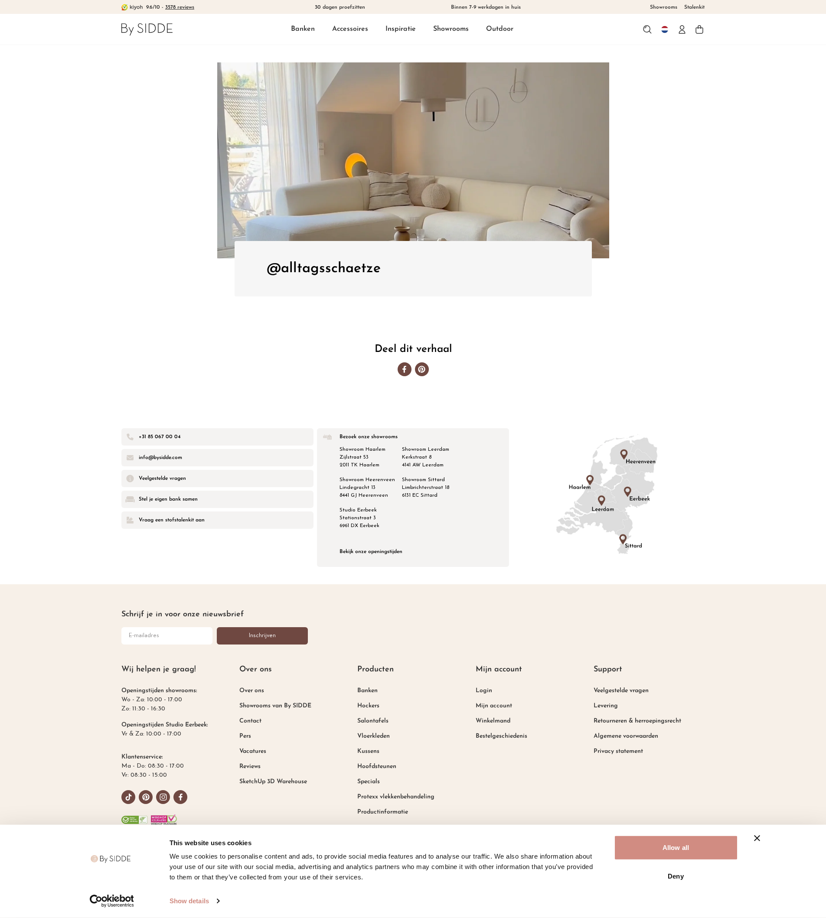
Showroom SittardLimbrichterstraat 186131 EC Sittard (425, 487)
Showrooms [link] (663, 7)
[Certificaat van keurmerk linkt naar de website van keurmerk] (164, 819)
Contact (250, 721)
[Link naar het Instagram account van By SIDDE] (163, 797)
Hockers (368, 706)
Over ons (251, 690)
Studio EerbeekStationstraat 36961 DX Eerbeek (359, 518)
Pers (245, 736)
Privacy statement (618, 751)
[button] (303, 29)
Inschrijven (262, 635)
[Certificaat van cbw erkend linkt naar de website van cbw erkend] (134, 819)
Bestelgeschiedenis (501, 736)
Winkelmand (493, 721)
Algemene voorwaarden (626, 736)
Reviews (250, 766)
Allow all (676, 847)
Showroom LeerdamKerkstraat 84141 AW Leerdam (425, 457)
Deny (675, 875)
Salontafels (373, 721)
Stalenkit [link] (694, 7)
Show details (189, 901)
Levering (606, 706)
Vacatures (252, 751)
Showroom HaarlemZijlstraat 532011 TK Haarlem (362, 457)
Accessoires (350, 29)
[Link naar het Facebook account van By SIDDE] (180, 797)
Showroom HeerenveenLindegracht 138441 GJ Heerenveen (367, 487)
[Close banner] (757, 838)
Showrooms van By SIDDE (275, 706)
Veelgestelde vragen (621, 690)
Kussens (368, 751)
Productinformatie (382, 812)
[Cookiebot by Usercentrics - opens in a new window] (112, 901)
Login (484, 690)
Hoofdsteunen (376, 766)
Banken (303, 29)
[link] (147, 29)
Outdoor (499, 29)
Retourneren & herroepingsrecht (637, 721)
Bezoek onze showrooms (369, 436)
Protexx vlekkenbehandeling (395, 797)
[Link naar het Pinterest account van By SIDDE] (146, 797)
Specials (368, 781)
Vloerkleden (373, 736)
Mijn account (494, 706)
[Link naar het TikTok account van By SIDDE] (128, 797)
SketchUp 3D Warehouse (273, 781)
